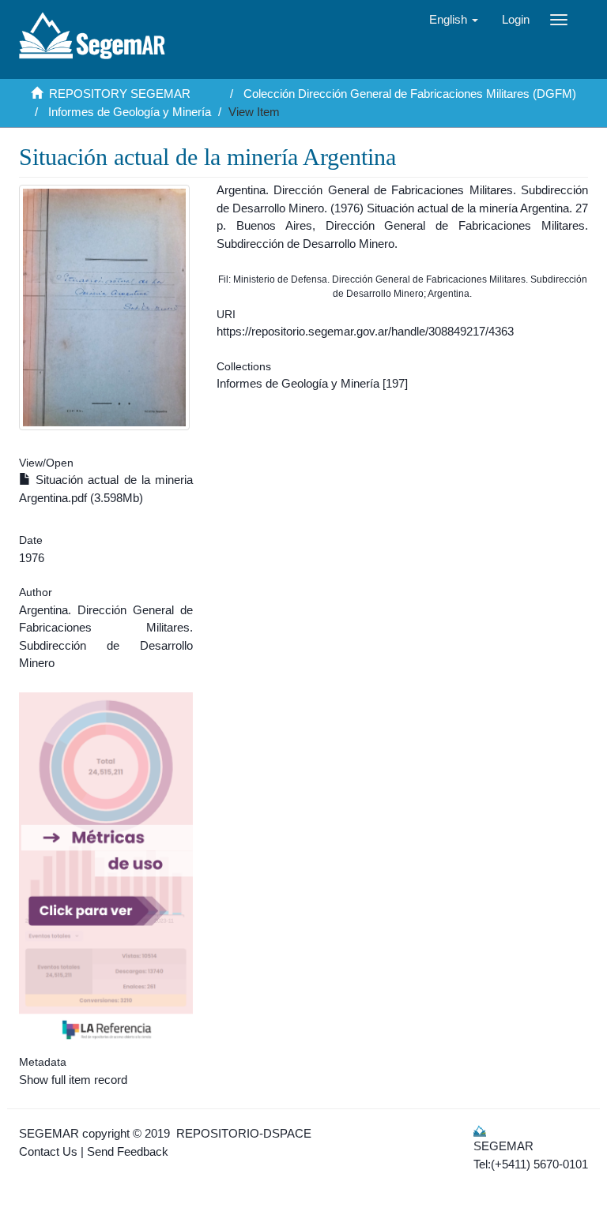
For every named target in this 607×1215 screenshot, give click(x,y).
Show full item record (73, 1079)
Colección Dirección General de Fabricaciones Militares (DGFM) (409, 93)
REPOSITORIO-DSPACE (243, 1133)
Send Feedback (127, 1151)
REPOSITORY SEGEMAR (119, 93)
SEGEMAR (49, 1133)
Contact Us (48, 1151)
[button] (453, 19)
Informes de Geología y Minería (129, 111)
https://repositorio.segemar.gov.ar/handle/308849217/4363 (365, 331)
